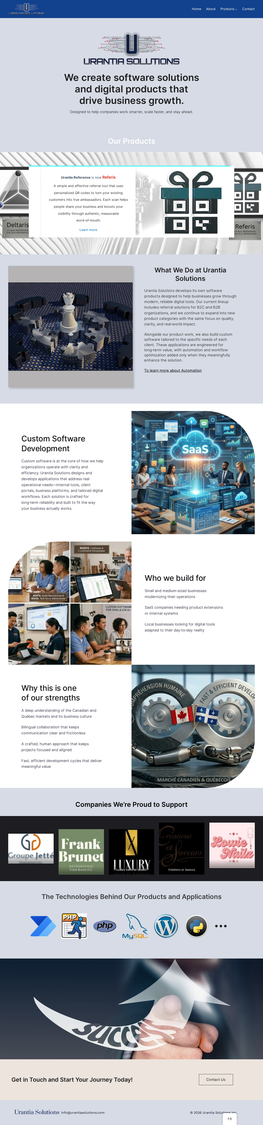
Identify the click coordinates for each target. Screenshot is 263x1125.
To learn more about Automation (173, 370)
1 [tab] (128, 231)
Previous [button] (35, 201)
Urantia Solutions (36, 1112)
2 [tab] (134, 231)
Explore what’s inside (88, 234)
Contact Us (215, 1079)
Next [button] (228, 201)
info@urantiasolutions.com (83, 1113)
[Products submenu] (236, 9)
